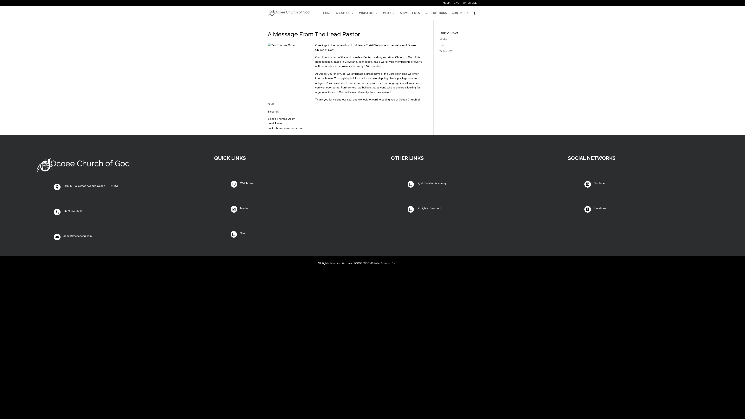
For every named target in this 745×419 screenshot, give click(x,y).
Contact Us (461, 13)
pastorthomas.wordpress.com (286, 128)
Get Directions (436, 13)
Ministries (366, 13)
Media (446, 3)
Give (456, 3)
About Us (343, 13)
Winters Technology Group (411, 263)
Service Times (410, 13)
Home (327, 13)
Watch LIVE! (470, 3)
